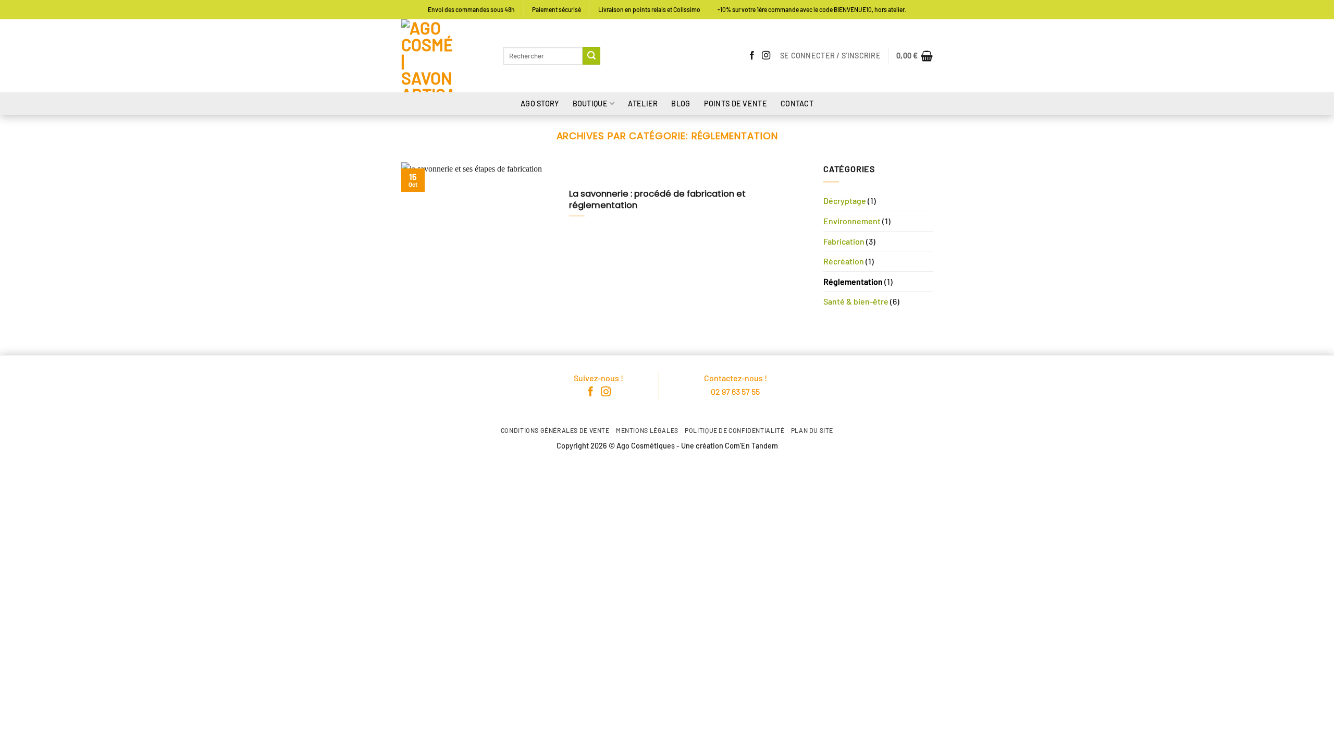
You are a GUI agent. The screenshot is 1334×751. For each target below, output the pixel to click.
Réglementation (853, 281)
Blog (680, 103)
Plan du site (812, 430)
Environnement (852, 221)
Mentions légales (647, 430)
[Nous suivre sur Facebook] (752, 55)
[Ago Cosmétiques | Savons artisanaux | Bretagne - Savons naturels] (444, 55)
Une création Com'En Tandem (729, 445)
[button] (830, 55)
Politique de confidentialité (734, 430)
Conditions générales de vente (555, 430)
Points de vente (735, 103)
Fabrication (843, 241)
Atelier (643, 103)
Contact (797, 103)
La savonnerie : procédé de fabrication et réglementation (657, 199)
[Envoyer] (591, 56)
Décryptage (844, 200)
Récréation (843, 261)
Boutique (590, 103)
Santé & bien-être (855, 301)
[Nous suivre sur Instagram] (766, 55)
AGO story (540, 103)
